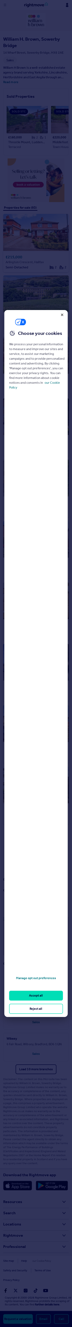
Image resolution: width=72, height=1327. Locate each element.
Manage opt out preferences (36, 978)
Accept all (36, 995)
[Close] (62, 314)
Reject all (36, 1009)
